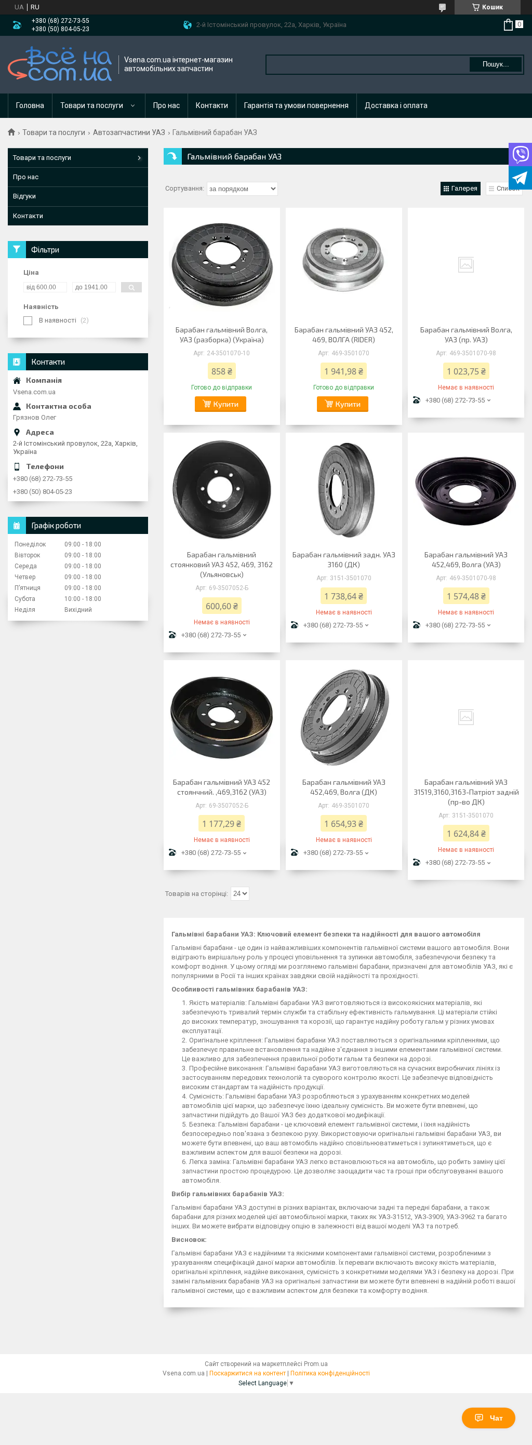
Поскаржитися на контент (247, 1373)
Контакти (212, 105)
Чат (496, 1418)
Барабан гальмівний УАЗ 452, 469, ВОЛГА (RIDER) (344, 334)
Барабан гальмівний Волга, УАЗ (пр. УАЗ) (466, 334)
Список (508, 188)
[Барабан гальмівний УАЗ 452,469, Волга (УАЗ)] (466, 490)
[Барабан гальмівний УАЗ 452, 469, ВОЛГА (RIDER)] (344, 265)
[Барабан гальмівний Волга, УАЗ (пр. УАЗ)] (466, 265)
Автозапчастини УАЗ (129, 132)
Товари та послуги (91, 105)
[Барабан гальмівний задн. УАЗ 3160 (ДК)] (344, 490)
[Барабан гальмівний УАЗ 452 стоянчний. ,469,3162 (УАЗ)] (222, 717)
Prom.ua (316, 1364)
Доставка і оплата (396, 105)
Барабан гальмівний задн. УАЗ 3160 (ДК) (343, 559)
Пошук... (496, 64)
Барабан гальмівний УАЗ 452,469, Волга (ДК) (343, 787)
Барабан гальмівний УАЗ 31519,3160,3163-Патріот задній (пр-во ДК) (466, 792)
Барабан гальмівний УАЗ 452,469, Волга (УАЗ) (466, 559)
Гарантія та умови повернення (296, 105)
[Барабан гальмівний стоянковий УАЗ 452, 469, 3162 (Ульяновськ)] (222, 490)
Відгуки (24, 196)
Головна (30, 105)
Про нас (166, 105)
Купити (226, 403)
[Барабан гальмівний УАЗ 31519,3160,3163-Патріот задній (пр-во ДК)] (466, 717)
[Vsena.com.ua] (60, 64)
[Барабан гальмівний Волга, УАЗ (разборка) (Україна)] (222, 265)
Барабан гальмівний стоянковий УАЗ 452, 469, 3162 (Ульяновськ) (221, 564)
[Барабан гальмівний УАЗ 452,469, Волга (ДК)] (344, 717)
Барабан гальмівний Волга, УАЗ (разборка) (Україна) (222, 334)
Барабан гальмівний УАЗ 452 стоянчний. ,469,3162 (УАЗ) (221, 787)
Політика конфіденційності (330, 1373)
